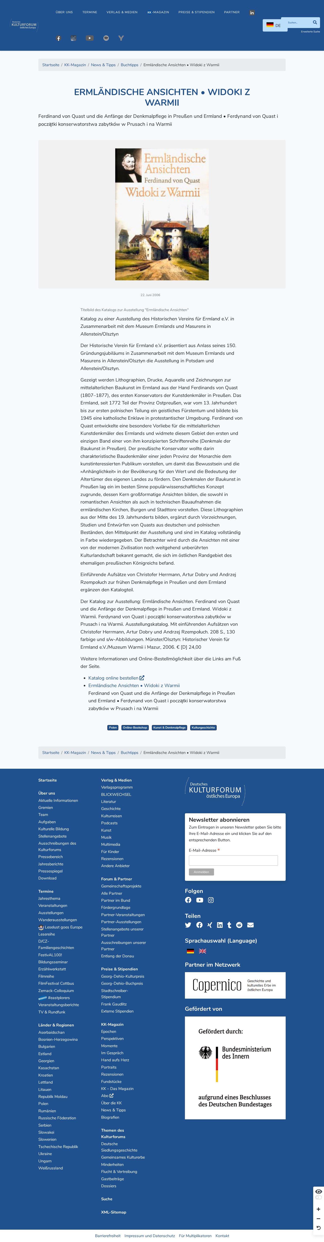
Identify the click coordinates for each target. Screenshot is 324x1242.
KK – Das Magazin (117, 1088)
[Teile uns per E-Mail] (251, 925)
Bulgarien (46, 1046)
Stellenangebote (52, 836)
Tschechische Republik (58, 1146)
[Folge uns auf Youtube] (201, 900)
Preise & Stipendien (197, 12)
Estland (44, 1053)
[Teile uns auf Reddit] (240, 925)
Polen (113, 727)
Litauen (44, 1089)
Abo (104, 1095)
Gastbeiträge (112, 1179)
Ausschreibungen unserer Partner (123, 946)
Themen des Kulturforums (113, 1133)
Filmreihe (46, 976)
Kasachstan (48, 1068)
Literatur (108, 801)
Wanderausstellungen (57, 920)
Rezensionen (112, 858)
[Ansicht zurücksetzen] (318, 1228)
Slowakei (46, 1132)
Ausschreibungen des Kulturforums (57, 846)
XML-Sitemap (113, 1212)
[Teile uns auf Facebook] (200, 925)
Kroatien (45, 1075)
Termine (89, 12)
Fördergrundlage (115, 907)
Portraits (109, 1067)
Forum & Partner (116, 879)
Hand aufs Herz (115, 1060)
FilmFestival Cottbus (56, 983)
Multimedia (110, 844)
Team (43, 814)
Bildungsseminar (53, 962)
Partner (232, 12)
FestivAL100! (50, 955)
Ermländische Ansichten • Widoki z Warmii (134, 685)
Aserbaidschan (51, 1032)
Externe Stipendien (117, 1011)
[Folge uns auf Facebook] (189, 900)
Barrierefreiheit (108, 1235)
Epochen (108, 1031)
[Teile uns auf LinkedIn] (221, 925)
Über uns (64, 12)
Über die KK (111, 1103)
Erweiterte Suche (310, 31)
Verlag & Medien (122, 12)
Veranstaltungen (52, 905)
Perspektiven (112, 1038)
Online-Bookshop (135, 727)
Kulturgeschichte (203, 727)
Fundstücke (111, 1081)
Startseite (47, 780)
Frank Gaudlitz (114, 1004)
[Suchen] (315, 22)
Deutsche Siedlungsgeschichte (119, 1147)
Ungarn (45, 1161)
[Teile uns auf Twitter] (189, 925)
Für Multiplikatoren (195, 1235)
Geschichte (111, 808)
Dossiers (108, 1186)
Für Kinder (110, 851)
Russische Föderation (57, 1118)
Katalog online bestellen (113, 678)
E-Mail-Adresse (204, 851)
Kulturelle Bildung (53, 829)
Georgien (46, 1060)
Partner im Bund (115, 900)
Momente (109, 1045)
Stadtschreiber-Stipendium (114, 994)
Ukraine (45, 1153)
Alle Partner (111, 893)
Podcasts (109, 823)
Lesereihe (46, 934)
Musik (106, 837)
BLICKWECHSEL (116, 794)
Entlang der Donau (117, 956)
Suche (106, 1199)
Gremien (45, 807)
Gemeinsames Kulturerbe (123, 1157)
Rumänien (47, 1111)
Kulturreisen (111, 816)
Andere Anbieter (115, 865)
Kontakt (222, 1235)
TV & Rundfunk (51, 1012)
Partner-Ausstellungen (121, 921)
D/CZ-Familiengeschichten (56, 944)
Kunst (106, 830)
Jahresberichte (50, 864)
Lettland (45, 1082)
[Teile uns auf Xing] (211, 925)
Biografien (110, 1117)
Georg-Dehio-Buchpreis (122, 983)
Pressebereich (50, 856)
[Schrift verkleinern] (318, 1219)
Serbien (44, 1125)
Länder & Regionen (56, 1025)
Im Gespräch (112, 1053)
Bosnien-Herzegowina (58, 1039)
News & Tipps (113, 1110)
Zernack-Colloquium (56, 990)
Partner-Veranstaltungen (123, 914)
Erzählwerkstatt (52, 969)
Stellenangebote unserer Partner (122, 932)
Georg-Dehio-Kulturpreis (122, 976)
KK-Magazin (112, 1024)
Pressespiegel (50, 871)
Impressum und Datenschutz (150, 1235)
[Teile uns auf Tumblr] (230, 925)
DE (278, 25)
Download (47, 878)
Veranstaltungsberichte (58, 1004)
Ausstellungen (50, 912)
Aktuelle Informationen (58, 800)
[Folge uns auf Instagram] (212, 900)
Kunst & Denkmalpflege (169, 727)
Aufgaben (47, 822)
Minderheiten (112, 1164)
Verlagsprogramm (117, 787)
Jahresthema (49, 898)
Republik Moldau (52, 1096)
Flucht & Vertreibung (119, 1171)
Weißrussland (50, 1168)
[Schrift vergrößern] (318, 1209)
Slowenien (47, 1139)
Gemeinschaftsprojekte (121, 886)
